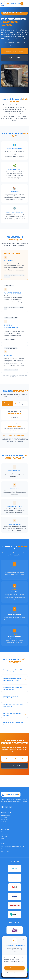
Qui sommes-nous (6, 832)
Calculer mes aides (20, 403)
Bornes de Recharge (6, 824)
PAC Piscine (4, 817)
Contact (3, 838)
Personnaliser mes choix (15, 972)
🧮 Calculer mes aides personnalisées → (14, 435)
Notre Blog (4, 836)
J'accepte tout (14, 968)
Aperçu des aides (7, 403)
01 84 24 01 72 (8, 849)
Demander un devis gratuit (14, 51)
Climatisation (4, 819)
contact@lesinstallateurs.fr (11, 851)
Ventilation (4, 821)
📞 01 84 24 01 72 (14, 58)
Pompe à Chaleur (6, 815)
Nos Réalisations (5, 834)
